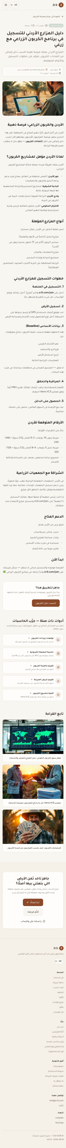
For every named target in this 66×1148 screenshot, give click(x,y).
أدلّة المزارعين (58, 1031)
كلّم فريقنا (33, 911)
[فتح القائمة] (5, 5)
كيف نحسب (58, 987)
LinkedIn (59, 1117)
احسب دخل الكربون (46, 603)
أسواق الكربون (56, 25)
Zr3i (58, 948)
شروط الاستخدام (56, 1071)
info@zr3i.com (56, 1100)
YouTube (59, 1122)
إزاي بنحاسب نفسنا (55, 1041)
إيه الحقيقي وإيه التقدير (54, 1046)
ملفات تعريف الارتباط (54, 1076)
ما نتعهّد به (59, 1081)
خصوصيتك (58, 1066)
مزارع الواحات (58, 1002)
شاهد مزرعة (58, 982)
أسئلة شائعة (58, 1036)
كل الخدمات (58, 977)
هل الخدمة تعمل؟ (56, 1051)
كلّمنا (61, 997)
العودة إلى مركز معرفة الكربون (46, 16)
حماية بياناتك (58, 1085)
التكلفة (61, 992)
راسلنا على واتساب (31, 921)
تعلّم (61, 1007)
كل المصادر (59, 1012)
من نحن (60, 1026)
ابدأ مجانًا (34, 902)
